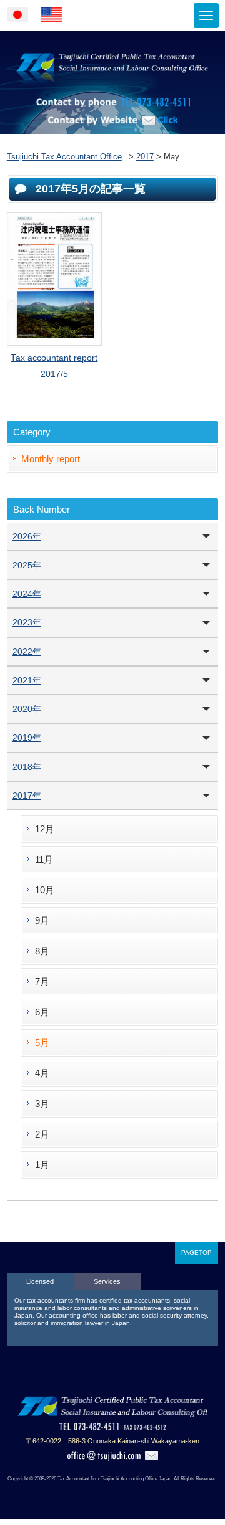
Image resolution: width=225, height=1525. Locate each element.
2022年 (26, 652)
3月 (42, 1103)
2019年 (26, 738)
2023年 (26, 622)
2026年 (26, 536)
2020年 (26, 709)
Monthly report (50, 459)
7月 (42, 981)
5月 (42, 1042)
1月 (42, 1164)
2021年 (26, 680)
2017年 (26, 796)
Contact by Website (112, 137)
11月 (44, 859)
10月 (44, 890)
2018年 (26, 767)
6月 (42, 1012)
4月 (42, 1073)
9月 (42, 920)
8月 (42, 951)
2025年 (26, 565)
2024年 (26, 594)
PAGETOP (196, 1252)
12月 (44, 829)
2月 (42, 1134)
